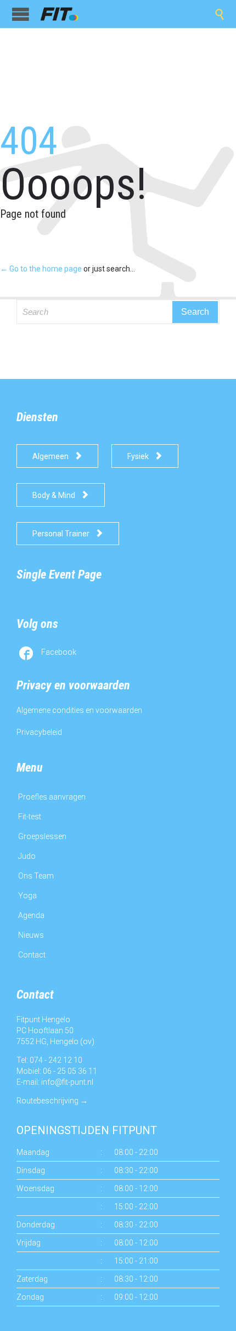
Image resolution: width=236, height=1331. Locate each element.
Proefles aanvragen (52, 796)
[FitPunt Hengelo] (65, 14)
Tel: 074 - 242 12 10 (49, 1060)
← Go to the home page (41, 268)
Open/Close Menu (20, 14)
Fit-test (29, 816)
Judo (27, 856)
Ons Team (36, 875)
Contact (32, 954)
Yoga (27, 895)
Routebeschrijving (47, 1100)
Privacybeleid (39, 732)
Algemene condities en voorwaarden (79, 710)
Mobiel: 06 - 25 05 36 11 (56, 1071)
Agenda (31, 915)
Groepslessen (42, 836)
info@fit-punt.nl (67, 1082)
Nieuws (31, 935)
